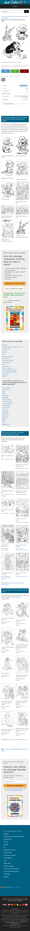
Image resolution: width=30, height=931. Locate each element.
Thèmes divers (6, 348)
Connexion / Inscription (25, 2)
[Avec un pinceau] (7, 671)
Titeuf (3, 422)
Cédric (4, 391)
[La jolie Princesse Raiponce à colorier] (7, 645)
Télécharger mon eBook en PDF (14, 283)
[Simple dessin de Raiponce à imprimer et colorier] (22, 673)
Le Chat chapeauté (7, 403)
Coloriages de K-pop (23, 576)
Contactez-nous (10, 899)
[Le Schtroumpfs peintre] (22, 233)
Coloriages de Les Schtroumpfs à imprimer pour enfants (14, 119)
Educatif (4, 352)
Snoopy (4, 418)
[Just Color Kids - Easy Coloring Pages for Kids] (5, 904)
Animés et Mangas (7, 368)
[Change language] (28, 2)
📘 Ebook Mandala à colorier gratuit (10, 887)
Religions (4, 376)
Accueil (3, 16)
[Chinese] (23, 904)
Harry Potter (5, 395)
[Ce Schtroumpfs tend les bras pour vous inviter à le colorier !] (7, 153)
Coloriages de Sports (8, 459)
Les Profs (4, 409)
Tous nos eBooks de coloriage (14, 288)
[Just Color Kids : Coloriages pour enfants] (13, 2)
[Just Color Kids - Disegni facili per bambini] (17, 904)
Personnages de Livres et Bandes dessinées (16, 16)
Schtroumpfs (4, 18)
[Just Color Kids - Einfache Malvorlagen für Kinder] (20, 904)
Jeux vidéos (5, 374)
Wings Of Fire (5, 424)
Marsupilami (5, 413)
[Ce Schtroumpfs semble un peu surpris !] (7, 176)
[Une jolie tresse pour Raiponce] (22, 617)
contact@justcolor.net (15, 924)
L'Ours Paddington (7, 401)
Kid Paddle (5, 397)
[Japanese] (26, 904)
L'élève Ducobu (6, 399)
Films (3, 364)
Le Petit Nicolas (6, 405)
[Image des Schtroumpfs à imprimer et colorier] (7, 237)
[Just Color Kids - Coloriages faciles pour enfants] (9, 904)
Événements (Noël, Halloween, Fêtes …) (12, 347)
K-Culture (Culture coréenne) (9, 370)
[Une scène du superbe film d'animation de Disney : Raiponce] (22, 699)
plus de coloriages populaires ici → (19, 739)
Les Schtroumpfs (23, 85)
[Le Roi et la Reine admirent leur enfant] (7, 616)
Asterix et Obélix (6, 387)
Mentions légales (18, 899)
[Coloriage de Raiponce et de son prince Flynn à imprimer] (7, 699)
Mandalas (4, 345)
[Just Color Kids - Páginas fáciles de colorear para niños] (12, 904)
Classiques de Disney (8, 356)
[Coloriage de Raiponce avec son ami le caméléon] (7, 727)
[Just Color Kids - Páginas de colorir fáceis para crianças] (15, 904)
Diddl (3, 393)
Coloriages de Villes (22, 494)
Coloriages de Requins (23, 522)
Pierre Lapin (5, 416)
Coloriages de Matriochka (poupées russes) (6, 578)
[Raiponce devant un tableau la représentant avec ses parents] (22, 726)
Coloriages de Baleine (23, 468)
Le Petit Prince (6, 407)
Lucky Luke (5, 411)
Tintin (3, 420)
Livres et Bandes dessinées (9, 372)
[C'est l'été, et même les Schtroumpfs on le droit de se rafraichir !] (22, 177)
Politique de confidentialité (16, 790)
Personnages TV (6, 362)
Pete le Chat (5, 415)
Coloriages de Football (9, 513)
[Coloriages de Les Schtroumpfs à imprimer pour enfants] (2, 749)
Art (3, 354)
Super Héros (5, 366)
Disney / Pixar (5, 358)
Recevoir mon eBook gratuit (15, 785)
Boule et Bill (5, 389)
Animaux (4, 350)
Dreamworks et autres (8, 360)
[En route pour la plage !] (22, 153)
